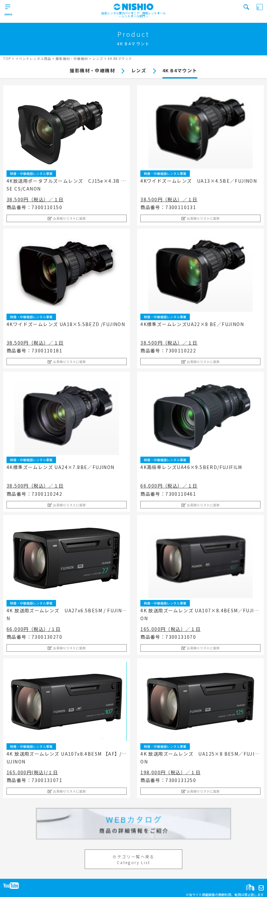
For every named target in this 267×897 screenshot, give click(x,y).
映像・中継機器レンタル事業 (31, 173)
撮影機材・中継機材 (92, 70)
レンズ (138, 70)
